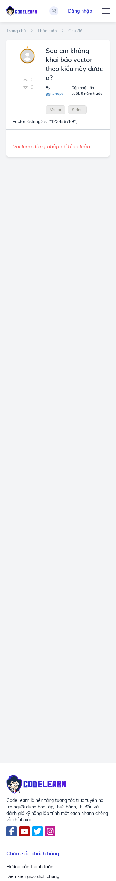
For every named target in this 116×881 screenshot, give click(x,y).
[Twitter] (37, 831)
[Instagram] (50, 831)
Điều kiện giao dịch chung (32, 876)
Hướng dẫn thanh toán (29, 867)
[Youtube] (24, 831)
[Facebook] (11, 831)
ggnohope (55, 93)
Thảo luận (47, 31)
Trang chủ (16, 31)
